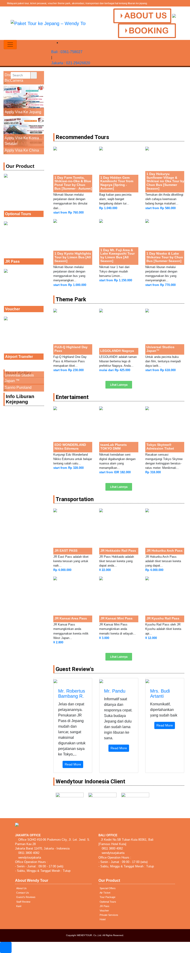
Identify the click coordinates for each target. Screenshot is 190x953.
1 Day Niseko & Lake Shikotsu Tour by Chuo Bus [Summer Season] (164, 257)
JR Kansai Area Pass (70, 618)
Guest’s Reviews (25, 897)
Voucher (12, 309)
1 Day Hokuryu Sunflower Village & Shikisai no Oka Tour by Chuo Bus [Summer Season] (165, 181)
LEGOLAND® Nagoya (117, 351)
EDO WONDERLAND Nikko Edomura (70, 446)
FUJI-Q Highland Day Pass (71, 349)
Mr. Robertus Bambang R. (71, 693)
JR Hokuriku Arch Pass (164, 550)
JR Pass (12, 261)
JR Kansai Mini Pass (116, 618)
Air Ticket (105, 892)
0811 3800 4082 (28, 853)
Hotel (102, 919)
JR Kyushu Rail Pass (162, 618)
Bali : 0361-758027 (66, 52)
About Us (21, 888)
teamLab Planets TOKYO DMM (113, 446)
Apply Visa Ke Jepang (23, 112)
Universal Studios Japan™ (160, 349)
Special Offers (108, 888)
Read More (73, 764)
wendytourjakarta (29, 857)
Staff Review (23, 901)
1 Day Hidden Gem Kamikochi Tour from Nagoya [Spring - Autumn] (116, 183)
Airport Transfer (19, 357)
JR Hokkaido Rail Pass (118, 550)
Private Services (109, 915)
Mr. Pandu (114, 691)
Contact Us (22, 892)
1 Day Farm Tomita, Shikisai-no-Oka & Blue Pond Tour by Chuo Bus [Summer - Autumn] (73, 183)
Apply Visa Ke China (22, 150)
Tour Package (107, 897)
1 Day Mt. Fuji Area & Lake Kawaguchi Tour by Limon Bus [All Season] (117, 255)
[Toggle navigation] (10, 44)
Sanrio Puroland (18, 387)
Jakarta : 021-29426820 (70, 63)
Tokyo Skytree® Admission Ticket (160, 446)
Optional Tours (18, 214)
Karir (19, 906)
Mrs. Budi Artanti (160, 693)
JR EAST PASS (65, 550)
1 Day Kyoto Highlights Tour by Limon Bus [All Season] (72, 257)
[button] (118, 385)
